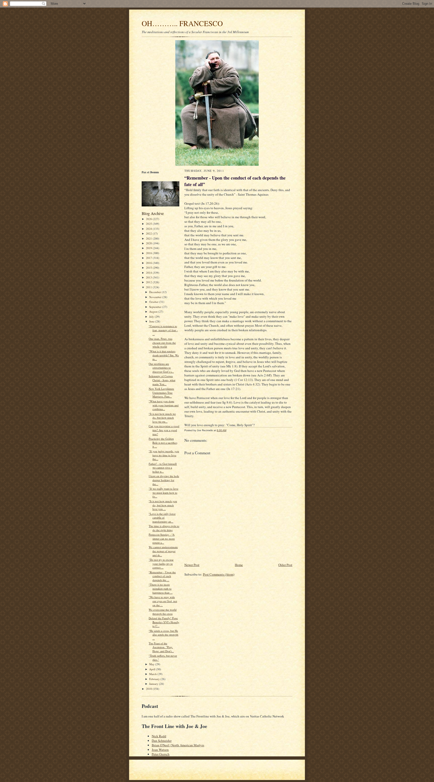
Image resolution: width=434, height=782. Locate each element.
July (152, 316)
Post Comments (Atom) (218, 574)
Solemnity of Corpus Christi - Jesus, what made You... (162, 380)
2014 (149, 272)
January (154, 684)
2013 (149, 277)
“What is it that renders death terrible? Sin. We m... (164, 355)
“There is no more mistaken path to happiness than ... (161, 588)
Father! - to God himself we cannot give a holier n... (163, 467)
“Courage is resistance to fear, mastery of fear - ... (163, 330)
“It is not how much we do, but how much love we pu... (162, 417)
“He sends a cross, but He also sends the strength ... (163, 634)
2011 (149, 287)
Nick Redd (159, 736)
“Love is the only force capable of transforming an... (162, 517)
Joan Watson (160, 749)
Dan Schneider (162, 740)
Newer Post (191, 565)
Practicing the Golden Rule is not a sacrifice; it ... (163, 442)
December (155, 292)
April (152, 669)
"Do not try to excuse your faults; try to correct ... (161, 563)
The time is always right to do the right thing (164, 528)
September (155, 307)
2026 (149, 219)
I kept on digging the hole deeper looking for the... (164, 480)
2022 (149, 233)
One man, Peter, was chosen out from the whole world (162, 342)
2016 (149, 263)
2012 (149, 282)
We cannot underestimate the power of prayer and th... (163, 551)
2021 (149, 238)
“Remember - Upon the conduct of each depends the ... (162, 576)
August (153, 311)
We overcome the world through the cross (163, 612)
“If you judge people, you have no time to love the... (164, 455)
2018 (149, 253)
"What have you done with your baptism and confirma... (164, 405)
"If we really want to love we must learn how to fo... (163, 492)
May (152, 664)
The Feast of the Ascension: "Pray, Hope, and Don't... (161, 647)
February (154, 679)
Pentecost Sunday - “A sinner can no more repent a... (162, 538)
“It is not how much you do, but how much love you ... (163, 505)
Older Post (285, 565)
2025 (149, 224)
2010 (149, 689)
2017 (149, 258)
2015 (149, 267)
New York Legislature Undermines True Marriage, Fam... (161, 392)
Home (239, 565)
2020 (149, 243)
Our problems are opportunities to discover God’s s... (161, 367)
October (154, 302)
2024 (149, 229)
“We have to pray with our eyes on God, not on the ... (163, 601)
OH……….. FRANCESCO (182, 23)
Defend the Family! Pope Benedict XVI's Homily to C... (164, 622)
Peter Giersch (161, 754)
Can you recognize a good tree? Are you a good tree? (164, 430)
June (152, 321)
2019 (149, 248)
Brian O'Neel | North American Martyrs (178, 745)
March (153, 674)
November (155, 297)
